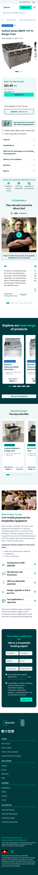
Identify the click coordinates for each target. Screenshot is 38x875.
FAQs (3, 778)
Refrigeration (6, 788)
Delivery (4, 766)
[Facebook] (3, 731)
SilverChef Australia (8, 810)
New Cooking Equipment (28, 20)
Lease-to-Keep (6, 748)
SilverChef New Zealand (10, 814)
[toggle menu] (34, 7)
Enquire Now (19, 95)
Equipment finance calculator (11, 756)
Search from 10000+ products (15, 13)
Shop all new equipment (19, 396)
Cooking (4, 796)
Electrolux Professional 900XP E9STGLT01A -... (11, 367)
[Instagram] (6, 731)
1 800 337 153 (26, 2)
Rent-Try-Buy (12, 379)
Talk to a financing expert (10, 752)
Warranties (5, 774)
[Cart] (34, 2)
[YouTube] (9, 731)
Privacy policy (18, 837)
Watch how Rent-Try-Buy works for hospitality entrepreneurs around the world (19, 257)
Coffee (4, 792)
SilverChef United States (10, 822)
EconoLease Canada (8, 818)
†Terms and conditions (8, 837)
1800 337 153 (19, 112)
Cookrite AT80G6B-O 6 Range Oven (12, 449)
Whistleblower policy (21, 840)
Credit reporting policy (8, 840)
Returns (4, 770)
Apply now (25, 7)
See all (4, 800)
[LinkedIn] (12, 731)
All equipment (11, 20)
